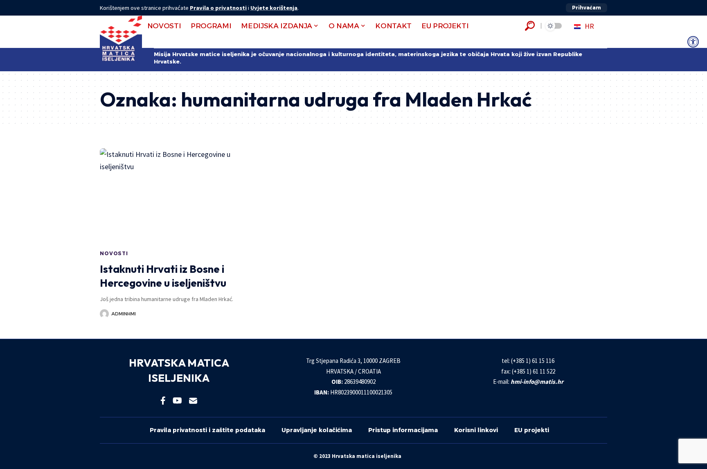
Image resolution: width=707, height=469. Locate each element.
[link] (693, 42)
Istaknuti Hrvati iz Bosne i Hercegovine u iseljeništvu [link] (163, 276)
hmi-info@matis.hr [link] (537, 381)
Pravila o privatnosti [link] (218, 7)
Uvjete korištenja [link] (273, 7)
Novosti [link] (114, 253)
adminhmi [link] (123, 314)
